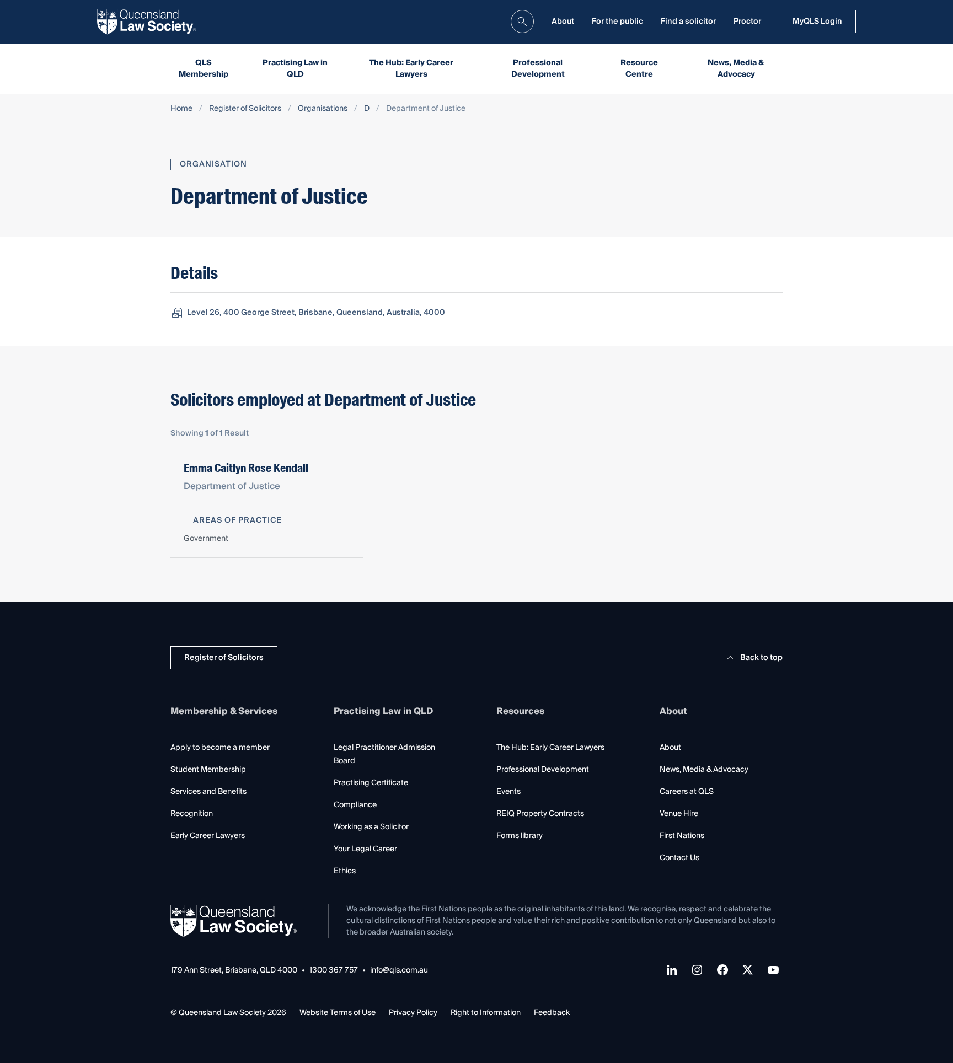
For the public (617, 21)
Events (508, 791)
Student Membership (208, 769)
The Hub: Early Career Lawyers (411, 68)
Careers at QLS (687, 791)
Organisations (322, 109)
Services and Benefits (208, 791)
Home (181, 109)
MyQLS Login (817, 21)
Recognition (191, 813)
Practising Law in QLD (295, 68)
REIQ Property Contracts (540, 813)
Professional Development (538, 68)
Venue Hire (679, 813)
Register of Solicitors (245, 109)
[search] (522, 21)
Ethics (345, 871)
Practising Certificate (371, 783)
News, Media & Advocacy (736, 68)
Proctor (747, 21)
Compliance (355, 805)
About (563, 21)
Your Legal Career (365, 849)
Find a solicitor (688, 21)
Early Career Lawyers (207, 835)
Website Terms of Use (337, 1012)
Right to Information (486, 1012)
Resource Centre (639, 68)
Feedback (552, 1012)
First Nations (682, 835)
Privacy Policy (413, 1012)
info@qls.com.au (399, 970)
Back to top (761, 657)
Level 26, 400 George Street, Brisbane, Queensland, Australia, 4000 (316, 312)
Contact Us (679, 858)
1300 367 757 (333, 970)
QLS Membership (203, 68)
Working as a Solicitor (371, 827)
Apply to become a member (220, 747)
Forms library (519, 835)
